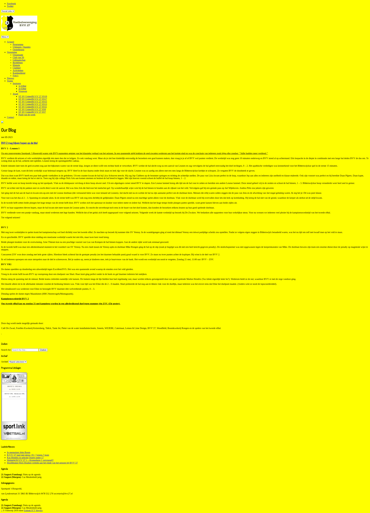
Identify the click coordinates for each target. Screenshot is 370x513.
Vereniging (12, 52)
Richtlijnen (18, 62)
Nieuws (10, 78)
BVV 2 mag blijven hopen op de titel (19, 142)
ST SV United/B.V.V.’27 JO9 (32, 109)
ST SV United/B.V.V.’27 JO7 (32, 112)
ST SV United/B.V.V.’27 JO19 (32, 96)
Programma (18, 44)
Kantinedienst (19, 73)
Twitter (10, 6)
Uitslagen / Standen (21, 47)
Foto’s (15, 75)
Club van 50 (18, 57)
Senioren (17, 83)
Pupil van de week (26, 114)
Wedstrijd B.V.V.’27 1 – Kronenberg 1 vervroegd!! (30, 460)
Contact (10, 117)
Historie (16, 65)
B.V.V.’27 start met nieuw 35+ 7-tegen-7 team (28, 455)
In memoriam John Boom (18, 452)
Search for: (6, 350)
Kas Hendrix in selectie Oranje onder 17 (25, 457)
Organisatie (18, 55)
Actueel (10, 42)
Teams (10, 81)
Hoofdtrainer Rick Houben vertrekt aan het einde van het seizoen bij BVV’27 (42, 463)
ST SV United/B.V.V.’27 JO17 (32, 99)
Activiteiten (18, 70)
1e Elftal (22, 86)
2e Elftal (22, 88)
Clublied (17, 68)
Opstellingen (18, 49)
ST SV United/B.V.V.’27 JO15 (32, 101)
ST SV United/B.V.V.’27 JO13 (32, 104)
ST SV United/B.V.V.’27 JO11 (32, 107)
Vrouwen (22, 91)
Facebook (11, 3)
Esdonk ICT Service (33, 510)
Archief (4, 361)
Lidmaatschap (19, 60)
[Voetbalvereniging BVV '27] (19, 29)
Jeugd (15, 94)
